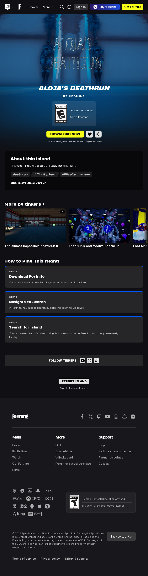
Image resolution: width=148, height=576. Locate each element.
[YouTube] (82, 360)
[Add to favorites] (89, 134)
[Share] (98, 134)
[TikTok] (96, 360)
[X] (89, 360)
